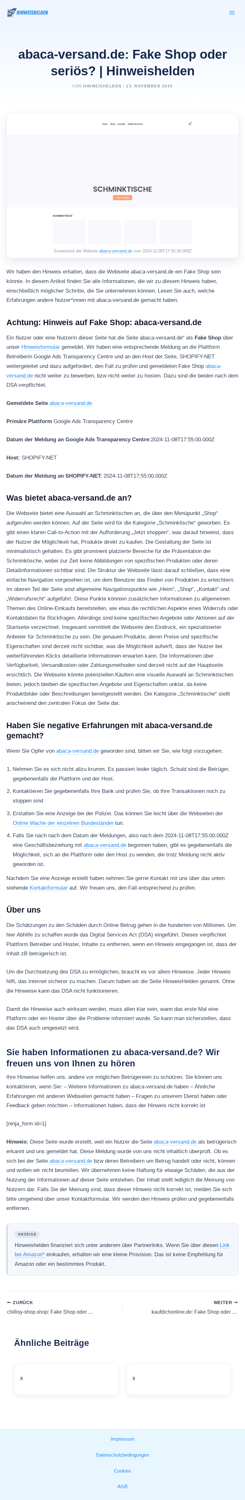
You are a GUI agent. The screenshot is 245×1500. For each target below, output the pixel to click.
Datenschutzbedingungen (122, 1455)
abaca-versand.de (115, 251)
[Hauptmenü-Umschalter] (232, 12)
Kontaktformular (49, 888)
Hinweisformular (40, 347)
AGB (122, 1486)
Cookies (122, 1471)
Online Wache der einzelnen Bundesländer (63, 823)
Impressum (123, 1439)
